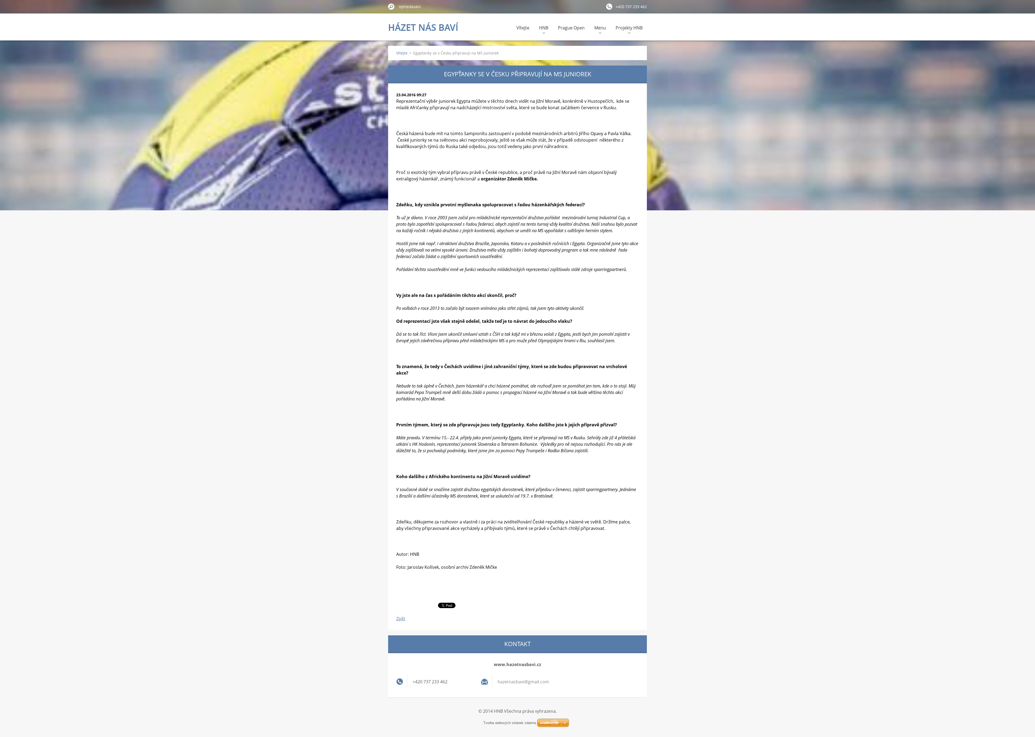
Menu (600, 28)
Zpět (400, 619)
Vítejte (522, 28)
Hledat (391, 6)
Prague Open (571, 28)
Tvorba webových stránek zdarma (509, 723)
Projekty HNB (629, 28)
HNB (543, 28)
